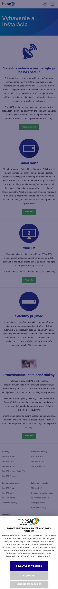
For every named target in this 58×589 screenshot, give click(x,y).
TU (50, 556)
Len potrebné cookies (29, 584)
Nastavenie (29, 576)
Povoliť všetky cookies (29, 566)
